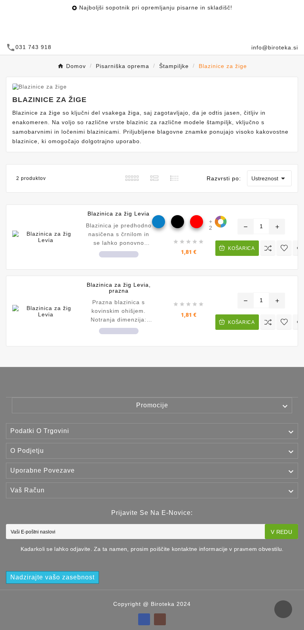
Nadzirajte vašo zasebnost (52, 577)
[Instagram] (160, 619)
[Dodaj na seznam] (284, 247)
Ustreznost (269, 178)
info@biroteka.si (274, 47)
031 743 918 (33, 47)
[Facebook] (144, 619)
